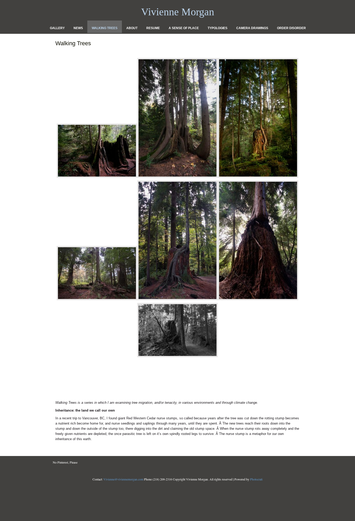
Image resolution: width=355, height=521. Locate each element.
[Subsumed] (258, 300)
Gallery (57, 28)
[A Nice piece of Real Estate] (97, 300)
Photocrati (256, 479)
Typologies (217, 28)
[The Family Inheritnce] (177, 178)
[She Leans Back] (177, 300)
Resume (153, 28)
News (78, 28)
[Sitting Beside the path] (177, 357)
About (131, 28)
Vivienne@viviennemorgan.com (123, 479)
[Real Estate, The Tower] (258, 178)
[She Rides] (97, 178)
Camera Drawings (252, 28)
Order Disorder (291, 28)
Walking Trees (104, 28)
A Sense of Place (184, 28)
